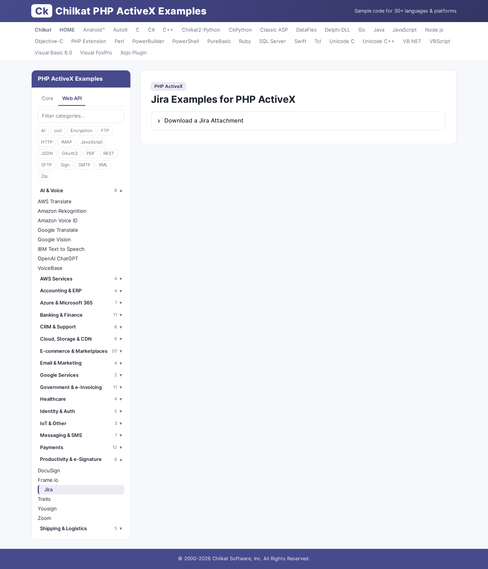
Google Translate (58, 230)
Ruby (245, 41)
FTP (105, 130)
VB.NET (412, 41)
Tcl (318, 41)
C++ (168, 30)
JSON (47, 153)
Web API (72, 98)
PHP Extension (88, 41)
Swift (300, 41)
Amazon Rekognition (62, 211)
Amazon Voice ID (57, 220)
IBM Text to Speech (61, 249)
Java (379, 30)
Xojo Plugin (133, 52)
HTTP (47, 142)
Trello (44, 499)
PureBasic (219, 41)
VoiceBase (50, 268)
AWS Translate (55, 201)
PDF (91, 153)
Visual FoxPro (96, 52)
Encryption (82, 130)
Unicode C (342, 41)
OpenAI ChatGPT (58, 258)
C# (151, 30)
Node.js (434, 30)
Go (361, 30)
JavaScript (404, 30)
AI (43, 130)
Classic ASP (274, 30)
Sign (65, 164)
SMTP (84, 164)
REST (108, 153)
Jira (48, 489)
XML (103, 164)
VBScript (440, 41)
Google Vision (54, 239)
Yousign (47, 508)
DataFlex (306, 30)
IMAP (66, 142)
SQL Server (272, 41)
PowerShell (185, 41)
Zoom (44, 518)
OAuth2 (70, 153)
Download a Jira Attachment (204, 120)
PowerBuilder (148, 41)
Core (47, 98)
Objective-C (49, 41)
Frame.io (48, 480)
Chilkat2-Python (201, 30)
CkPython (240, 30)
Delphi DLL (337, 30)
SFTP (46, 164)
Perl (119, 41)
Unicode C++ (379, 41)
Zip (44, 176)
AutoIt (120, 30)
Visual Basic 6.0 (53, 52)
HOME (67, 30)
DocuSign (49, 470)
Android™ (94, 30)
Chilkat (43, 30)
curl (58, 130)
